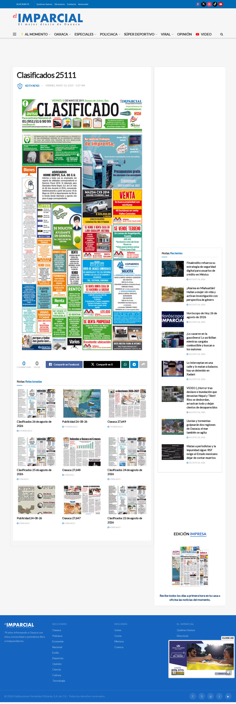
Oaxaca (61, 34)
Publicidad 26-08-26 (74, 421)
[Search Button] (221, 34)
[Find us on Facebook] (197, 4)
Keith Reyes (32, 85)
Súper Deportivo (139, 34)
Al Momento (36, 34)
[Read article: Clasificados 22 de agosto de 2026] (127, 500)
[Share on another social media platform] (143, 364)
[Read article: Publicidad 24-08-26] (37, 500)
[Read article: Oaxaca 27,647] (82, 500)
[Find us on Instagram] (209, 4)
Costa (118, 635)
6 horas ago (25, 430)
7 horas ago (70, 426)
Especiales (83, 34)
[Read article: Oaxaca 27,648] (82, 451)
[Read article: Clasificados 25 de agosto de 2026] (37, 451)
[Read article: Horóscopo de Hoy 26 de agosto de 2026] (173, 319)
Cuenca (118, 647)
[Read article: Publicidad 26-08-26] (82, 403)
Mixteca (119, 641)
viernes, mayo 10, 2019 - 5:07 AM (65, 85)
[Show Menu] (14, 34)
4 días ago (114, 527)
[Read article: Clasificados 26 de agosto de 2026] (37, 403)
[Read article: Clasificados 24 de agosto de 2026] (127, 451)
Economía (57, 641)
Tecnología (58, 680)
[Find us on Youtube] (220, 4)
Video (206, 34)
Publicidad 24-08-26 (29, 518)
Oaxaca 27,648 (71, 470)
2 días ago (114, 479)
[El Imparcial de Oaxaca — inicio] (24, 625)
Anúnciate (83, 4)
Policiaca (108, 34)
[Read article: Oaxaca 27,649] (127, 403)
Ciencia (56, 669)
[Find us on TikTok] (215, 4)
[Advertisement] (118, 51)
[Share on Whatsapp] (125, 364)
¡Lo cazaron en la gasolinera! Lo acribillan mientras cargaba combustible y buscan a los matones (201, 341)
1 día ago (23, 479)
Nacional (57, 647)
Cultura (56, 675)
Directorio (60, 4)
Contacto (71, 4)
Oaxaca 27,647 (71, 518)
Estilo (55, 652)
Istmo (117, 630)
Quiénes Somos (44, 4)
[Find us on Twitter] (203, 4)
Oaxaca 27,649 (116, 421)
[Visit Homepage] (48, 19)
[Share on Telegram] (134, 364)
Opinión (184, 34)
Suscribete (22, 4)
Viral (166, 34)
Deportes (57, 658)
